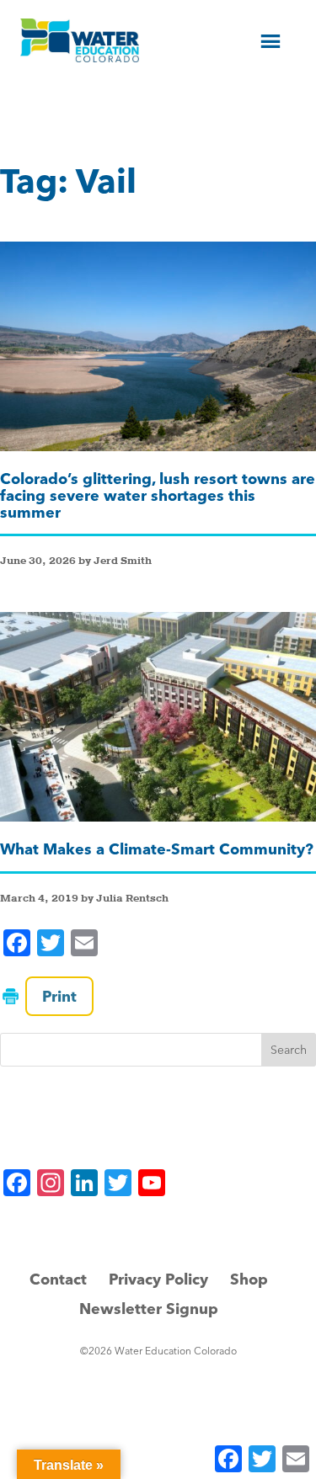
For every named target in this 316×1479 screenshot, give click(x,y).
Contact (58, 1279)
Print (59, 996)
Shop (249, 1279)
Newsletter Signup (148, 1308)
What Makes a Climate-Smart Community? (156, 849)
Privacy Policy (158, 1279)
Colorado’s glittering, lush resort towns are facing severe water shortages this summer (157, 495)
